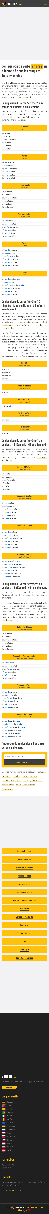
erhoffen (16, 776)
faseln (25, 780)
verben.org (21, 1207)
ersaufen (6, 780)
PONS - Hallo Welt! (8, 1165)
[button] (45, 4)
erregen (25, 776)
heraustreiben (8, 785)
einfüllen (42, 772)
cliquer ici (27, 97)
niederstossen (28, 785)
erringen (33, 776)
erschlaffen (16, 780)
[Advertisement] (24, 33)
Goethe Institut (7, 1168)
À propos (9, 1087)
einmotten (6, 776)
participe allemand (27, 322)
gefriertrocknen (36, 780)
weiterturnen (7, 789)
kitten (18, 785)
